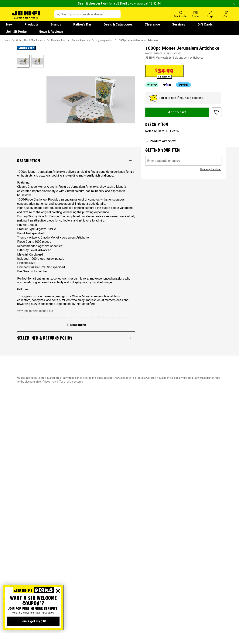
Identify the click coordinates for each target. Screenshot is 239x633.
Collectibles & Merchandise (30, 40)
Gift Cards (205, 24)
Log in (163, 98)
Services (178, 24)
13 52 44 (155, 3)
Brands (56, 24)
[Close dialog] (58, 591)
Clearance (152, 24)
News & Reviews (51, 31)
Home (7, 40)
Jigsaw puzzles (104, 40)
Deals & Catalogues (118, 24)
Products (32, 24)
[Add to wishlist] (216, 112)
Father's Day (82, 24)
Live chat (134, 3)
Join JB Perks (16, 31)
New (9, 24)
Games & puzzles (80, 40)
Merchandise (58, 40)
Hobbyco (198, 57)
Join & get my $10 (33, 621)
